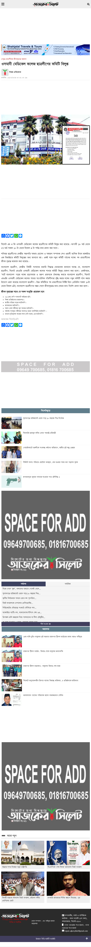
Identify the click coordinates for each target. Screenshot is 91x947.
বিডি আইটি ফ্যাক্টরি (48, 939)
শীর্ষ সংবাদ (45, 624)
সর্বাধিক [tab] (68, 583)
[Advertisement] (45, 27)
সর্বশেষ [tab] (23, 583)
